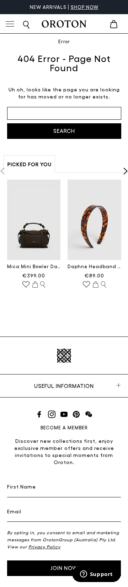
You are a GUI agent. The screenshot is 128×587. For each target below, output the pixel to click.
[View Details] (42, 284)
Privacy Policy (44, 546)
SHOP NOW (84, 7)
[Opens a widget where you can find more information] (96, 574)
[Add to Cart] (35, 284)
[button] (123, 171)
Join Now (64, 568)
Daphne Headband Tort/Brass (94, 266)
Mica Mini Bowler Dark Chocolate (34, 266)
